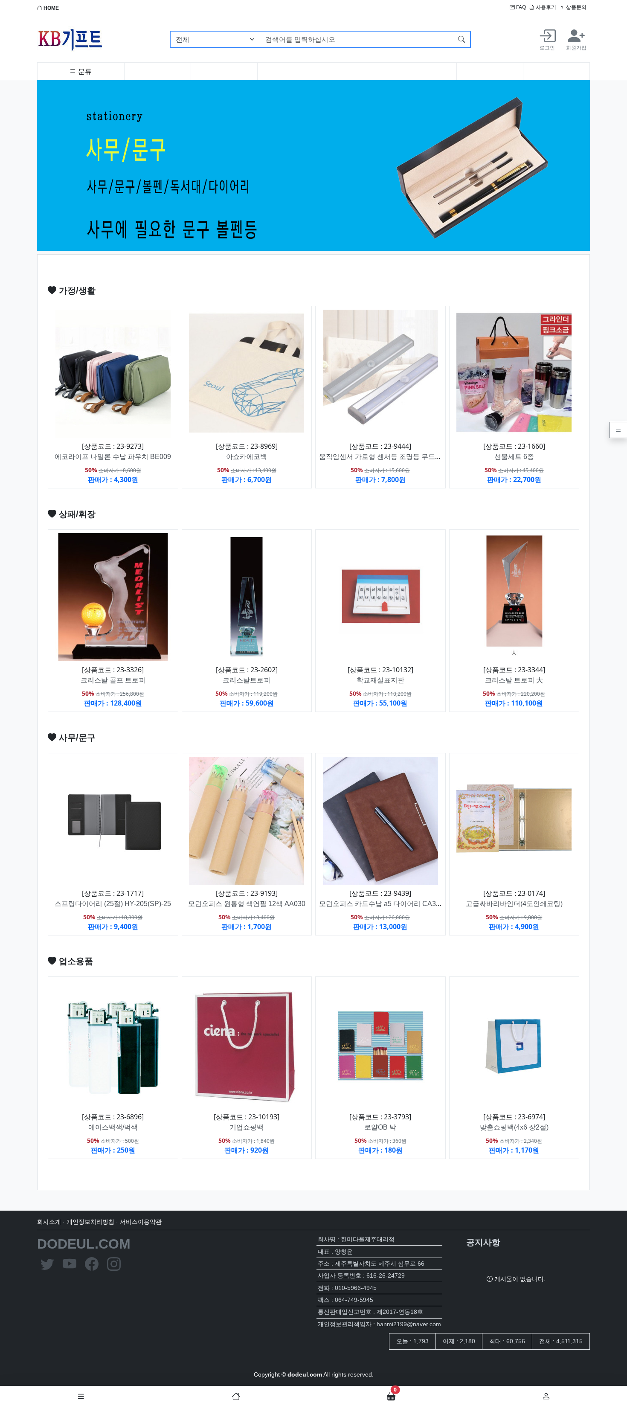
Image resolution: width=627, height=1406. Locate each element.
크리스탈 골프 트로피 (113, 680)
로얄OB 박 (380, 1127)
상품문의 (575, 7)
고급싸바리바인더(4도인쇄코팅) (514, 903)
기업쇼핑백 (246, 1127)
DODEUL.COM (84, 1244)
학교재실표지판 (380, 680)
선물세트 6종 (514, 456)
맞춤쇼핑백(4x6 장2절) (514, 1127)
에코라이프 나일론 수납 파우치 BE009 (113, 456)
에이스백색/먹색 (113, 1127)
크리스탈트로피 (246, 680)
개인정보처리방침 (90, 1221)
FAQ (520, 7)
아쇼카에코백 (246, 456)
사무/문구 (76, 737)
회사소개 (49, 1221)
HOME (50, 8)
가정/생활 (76, 290)
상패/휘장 (76, 514)
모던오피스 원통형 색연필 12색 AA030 (246, 903)
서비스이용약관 (141, 1221)
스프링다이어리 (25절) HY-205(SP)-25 (113, 903)
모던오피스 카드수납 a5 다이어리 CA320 (381, 903)
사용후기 (545, 7)
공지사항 (483, 1242)
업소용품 (74, 961)
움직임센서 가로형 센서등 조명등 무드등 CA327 (392, 456)
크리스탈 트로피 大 (514, 680)
